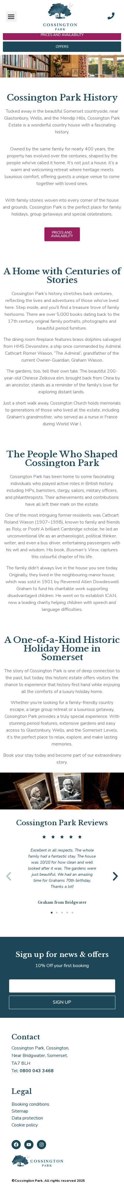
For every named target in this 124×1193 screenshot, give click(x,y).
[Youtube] (28, 1144)
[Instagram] (41, 1144)
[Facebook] (16, 1144)
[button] (11, 16)
